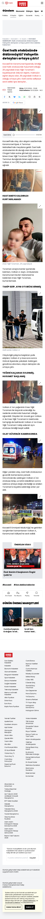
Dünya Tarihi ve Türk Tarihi (32, 735)
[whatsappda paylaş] (24, 97)
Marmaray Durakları (30, 769)
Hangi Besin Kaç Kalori (32, 748)
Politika (5, 15)
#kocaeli (6, 584)
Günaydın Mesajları (8, 731)
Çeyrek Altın (8, 738)
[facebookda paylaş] (4, 97)
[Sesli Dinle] (13, 134)
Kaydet (33, 858)
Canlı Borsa (30, 661)
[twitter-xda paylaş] (10, 97)
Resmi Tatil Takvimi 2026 (11, 837)
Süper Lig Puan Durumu (10, 765)
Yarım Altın (8, 741)
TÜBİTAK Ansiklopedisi (31, 743)
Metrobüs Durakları (33, 765)
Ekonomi (20, 11)
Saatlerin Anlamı (10, 724)
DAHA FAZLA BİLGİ (13, 907)
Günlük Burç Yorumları (30, 687)
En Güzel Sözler (31, 762)
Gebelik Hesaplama (9, 805)
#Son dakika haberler (24, 584)
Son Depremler (31, 690)
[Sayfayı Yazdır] (34, 97)
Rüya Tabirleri (31, 731)
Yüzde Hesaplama (11, 814)
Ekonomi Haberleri (11, 669)
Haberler (5, 39)
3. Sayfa (23, 39)
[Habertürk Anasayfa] (23, 3)
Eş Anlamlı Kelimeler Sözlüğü (32, 753)
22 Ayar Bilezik (9, 750)
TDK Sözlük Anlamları (30, 722)
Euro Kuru (8, 703)
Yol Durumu (30, 696)
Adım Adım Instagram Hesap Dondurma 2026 (11, 824)
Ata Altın (7, 744)
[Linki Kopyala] (40, 97)
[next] (41, 621)
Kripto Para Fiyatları (11, 706)
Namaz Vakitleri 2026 (32, 665)
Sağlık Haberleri (10, 684)
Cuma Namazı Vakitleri (31, 670)
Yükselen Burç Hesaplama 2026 (11, 810)
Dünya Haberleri (10, 681)
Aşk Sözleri (8, 727)
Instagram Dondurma (30, 706)
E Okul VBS (30, 680)
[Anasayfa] (8, 655)
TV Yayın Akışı (31, 702)
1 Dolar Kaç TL (9, 753)
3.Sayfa (13, 15)
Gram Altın (8, 735)
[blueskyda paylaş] (14, 97)
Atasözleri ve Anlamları (9, 785)
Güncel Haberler (10, 672)
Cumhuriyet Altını (11, 747)
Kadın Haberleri (10, 687)
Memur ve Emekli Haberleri (10, 693)
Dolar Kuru (8, 700)
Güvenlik (29, 15)
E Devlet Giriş (30, 683)
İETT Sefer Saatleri (11, 801)
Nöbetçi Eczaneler (32, 674)
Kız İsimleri (30, 776)
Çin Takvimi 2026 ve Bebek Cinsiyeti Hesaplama (11, 796)
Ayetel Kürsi (8, 721)
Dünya (29, 11)
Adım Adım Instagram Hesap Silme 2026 (11, 831)
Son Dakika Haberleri (8, 662)
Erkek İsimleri (30, 773)
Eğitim (21, 15)
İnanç (37, 15)
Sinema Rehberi (32, 699)
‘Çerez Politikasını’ (29, 900)
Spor (36, 11)
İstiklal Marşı (30, 677)
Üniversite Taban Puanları (32, 727)
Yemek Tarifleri (9, 718)
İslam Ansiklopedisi (33, 739)
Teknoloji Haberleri (11, 690)
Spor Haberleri (9, 678)
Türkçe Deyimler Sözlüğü (10, 790)
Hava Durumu (31, 693)
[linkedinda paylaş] (20, 97)
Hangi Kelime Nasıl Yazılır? (33, 758)
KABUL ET (30, 907)
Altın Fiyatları (9, 697)
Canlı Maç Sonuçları (8, 760)
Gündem (8, 10)
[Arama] (3, 3)
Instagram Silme (32, 710)
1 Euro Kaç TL (9, 756)
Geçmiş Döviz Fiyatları (9, 818)
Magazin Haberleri (11, 675)
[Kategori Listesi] (42, 3)
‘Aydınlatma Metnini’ (13, 902)
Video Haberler (31, 718)
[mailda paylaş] (30, 97)
